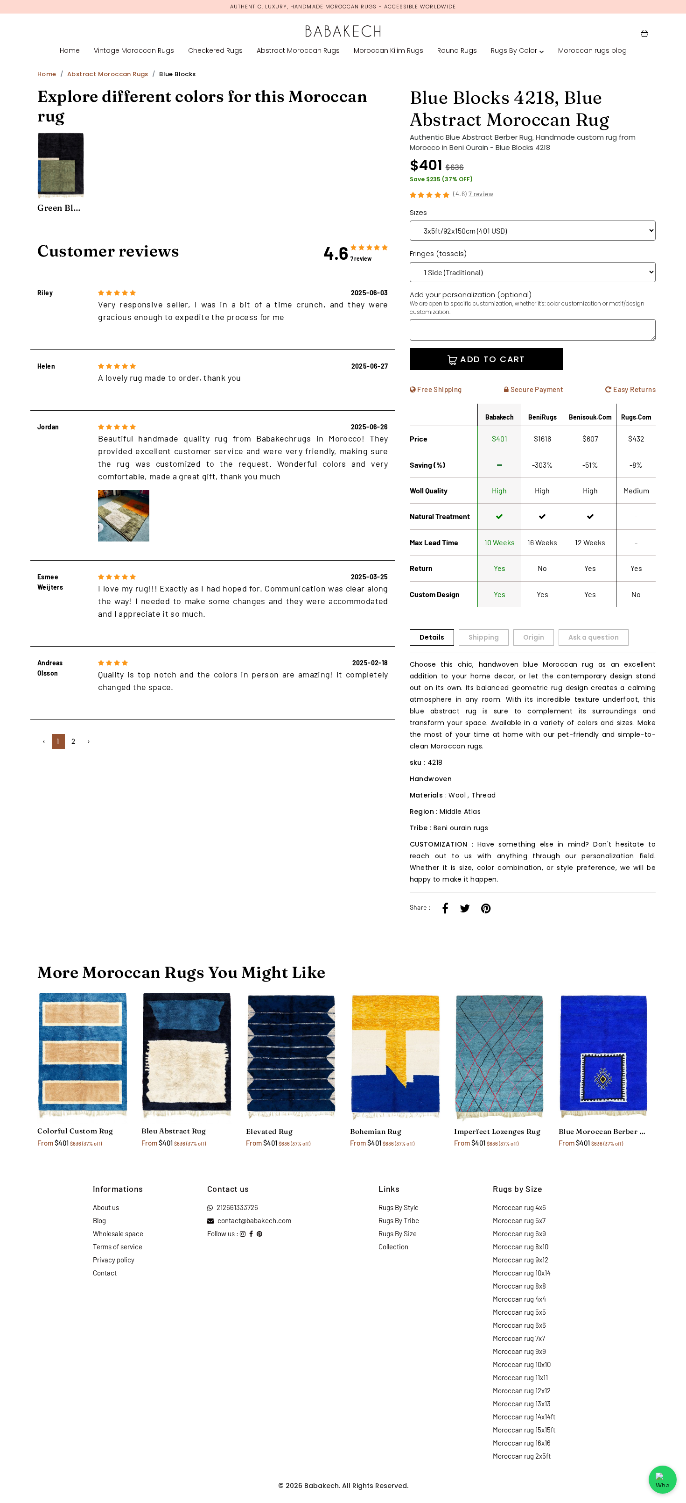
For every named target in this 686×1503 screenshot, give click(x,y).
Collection (393, 1246)
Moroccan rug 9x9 (519, 1351)
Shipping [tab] (484, 637)
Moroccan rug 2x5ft (522, 1456)
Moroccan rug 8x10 (520, 1246)
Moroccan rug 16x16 (522, 1443)
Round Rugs (457, 50)
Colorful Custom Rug (75, 1130)
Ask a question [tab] (593, 637)
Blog (99, 1220)
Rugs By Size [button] (397, 1233)
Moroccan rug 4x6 (519, 1207)
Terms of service (117, 1246)
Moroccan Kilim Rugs (388, 50)
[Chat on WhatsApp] (663, 1480)
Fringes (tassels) (438, 253)
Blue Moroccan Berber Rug (604, 1131)
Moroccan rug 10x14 (522, 1272)
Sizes (418, 212)
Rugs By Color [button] (514, 50)
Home (70, 50)
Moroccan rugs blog (592, 50)
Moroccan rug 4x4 (519, 1299)
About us (106, 1207)
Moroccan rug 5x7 (519, 1220)
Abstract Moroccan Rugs (298, 50)
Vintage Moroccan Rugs (134, 50)
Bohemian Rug (375, 1131)
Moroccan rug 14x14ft (524, 1416)
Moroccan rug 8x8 (519, 1286)
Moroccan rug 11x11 (520, 1377)
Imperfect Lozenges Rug (497, 1131)
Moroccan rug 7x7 (519, 1338)
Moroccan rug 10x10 (522, 1364)
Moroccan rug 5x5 (519, 1312)
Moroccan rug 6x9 (519, 1233)
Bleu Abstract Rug (173, 1130)
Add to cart (491, 359)
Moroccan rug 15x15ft (524, 1429)
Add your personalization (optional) (527, 303)
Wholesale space (118, 1233)
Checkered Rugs (215, 50)
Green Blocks (60, 207)
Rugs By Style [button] (398, 1207)
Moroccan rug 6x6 (519, 1325)
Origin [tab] (533, 637)
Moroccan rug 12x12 (522, 1390)
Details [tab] (432, 637)
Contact (105, 1272)
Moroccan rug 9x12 (520, 1259)
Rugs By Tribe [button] (398, 1220)
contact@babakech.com (254, 1220)
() (473, 194)
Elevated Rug (269, 1131)
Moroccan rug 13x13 (522, 1403)
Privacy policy (113, 1259)
